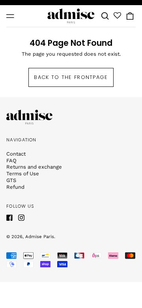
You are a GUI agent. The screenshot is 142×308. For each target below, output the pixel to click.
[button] (105, 16)
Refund (15, 187)
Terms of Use (22, 174)
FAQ (11, 160)
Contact (16, 154)
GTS (11, 180)
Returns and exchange (34, 167)
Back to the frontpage (71, 77)
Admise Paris (39, 236)
